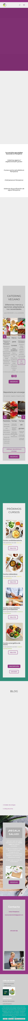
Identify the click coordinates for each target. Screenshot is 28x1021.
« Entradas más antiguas (9, 805)
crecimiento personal (17, 793)
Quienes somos (7, 985)
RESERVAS (14, 382)
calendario (14, 671)
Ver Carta (21, 362)
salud (13, 720)
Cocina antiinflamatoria (12, 540)
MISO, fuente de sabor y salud (13, 753)
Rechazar (11, 1018)
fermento (18, 755)
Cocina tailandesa (10, 574)
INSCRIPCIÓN (14, 666)
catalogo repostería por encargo (14, 450)
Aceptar (5, 1018)
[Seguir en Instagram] (15, 376)
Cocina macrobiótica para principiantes (11, 608)
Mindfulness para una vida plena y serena (13, 791)
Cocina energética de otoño (11, 644)
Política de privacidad (9, 983)
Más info (13, 548)
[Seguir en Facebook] (12, 376)
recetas (14, 755)
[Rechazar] (26, 1013)
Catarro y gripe (10, 718)
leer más (6, 730)
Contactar (14, 56)
